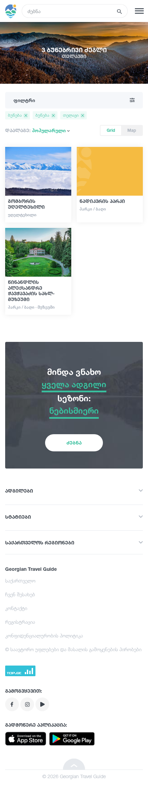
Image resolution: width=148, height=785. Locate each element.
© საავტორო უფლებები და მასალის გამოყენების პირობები (73, 649)
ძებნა (74, 443)
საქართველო (20, 581)
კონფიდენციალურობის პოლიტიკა (44, 635)
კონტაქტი (16, 608)
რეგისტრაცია (20, 622)
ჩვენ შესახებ (20, 594)
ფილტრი (24, 100)
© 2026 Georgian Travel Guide (74, 776)
